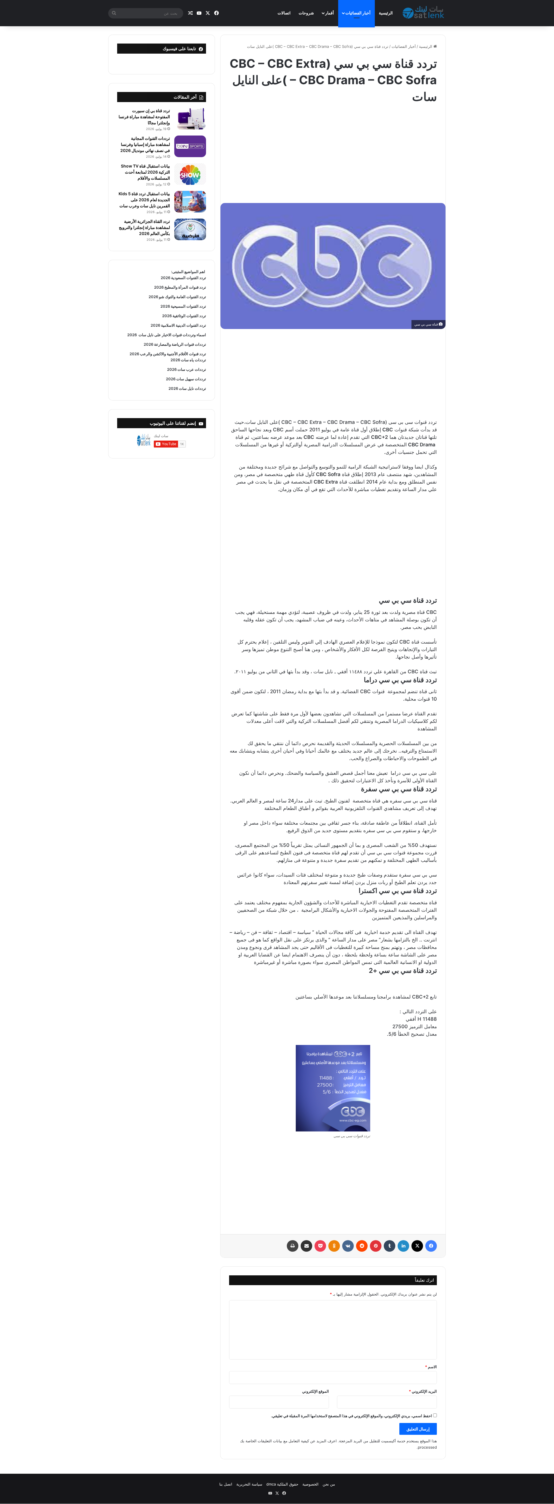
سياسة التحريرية (249, 1484)
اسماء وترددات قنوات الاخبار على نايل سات (171, 334)
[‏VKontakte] (348, 1246)
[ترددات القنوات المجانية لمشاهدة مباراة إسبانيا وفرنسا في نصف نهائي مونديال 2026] (190, 146)
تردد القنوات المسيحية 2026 (183, 306)
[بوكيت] (320, 1246)
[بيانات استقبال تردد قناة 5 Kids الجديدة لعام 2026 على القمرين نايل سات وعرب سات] (190, 202)
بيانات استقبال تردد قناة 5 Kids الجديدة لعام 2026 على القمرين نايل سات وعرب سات (144, 199)
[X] (417, 1246)
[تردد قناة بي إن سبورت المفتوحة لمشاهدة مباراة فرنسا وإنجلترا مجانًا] (190, 118)
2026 (132, 334)
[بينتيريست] (375, 1246)
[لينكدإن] (403, 1246)
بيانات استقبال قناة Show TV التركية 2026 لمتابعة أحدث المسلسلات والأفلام (145, 172)
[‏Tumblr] (389, 1246)
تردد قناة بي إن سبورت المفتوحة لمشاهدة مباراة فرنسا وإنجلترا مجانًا (144, 116)
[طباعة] (292, 1246)
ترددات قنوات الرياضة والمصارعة (179, 344)
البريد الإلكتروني (423, 1391)
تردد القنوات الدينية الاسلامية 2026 (178, 325)
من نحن (329, 1484)
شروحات (306, 12)
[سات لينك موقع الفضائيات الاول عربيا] (424, 13)
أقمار (329, 12)
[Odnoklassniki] (334, 1246)
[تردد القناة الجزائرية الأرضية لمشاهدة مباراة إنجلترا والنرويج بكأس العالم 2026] (190, 229)
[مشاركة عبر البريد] (306, 1246)
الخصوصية (310, 1484)
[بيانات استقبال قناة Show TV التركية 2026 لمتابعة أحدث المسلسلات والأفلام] (190, 174)
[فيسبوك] (431, 1246)
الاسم (431, 1366)
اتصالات (284, 12)
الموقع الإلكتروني (315, 1391)
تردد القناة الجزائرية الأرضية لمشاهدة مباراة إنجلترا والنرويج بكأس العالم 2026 (144, 227)
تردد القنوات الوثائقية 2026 (184, 315)
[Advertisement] (333, 151)
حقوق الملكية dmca (282, 1484)
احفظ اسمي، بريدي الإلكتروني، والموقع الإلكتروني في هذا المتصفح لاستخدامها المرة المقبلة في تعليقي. (351, 1415)
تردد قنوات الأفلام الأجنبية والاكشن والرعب (172, 353)
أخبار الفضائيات (357, 12)
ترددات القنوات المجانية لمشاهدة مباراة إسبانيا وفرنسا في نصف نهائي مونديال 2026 (145, 144)
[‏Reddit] (362, 1246)
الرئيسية (386, 12)
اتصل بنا (225, 1484)
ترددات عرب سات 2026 (186, 369)
